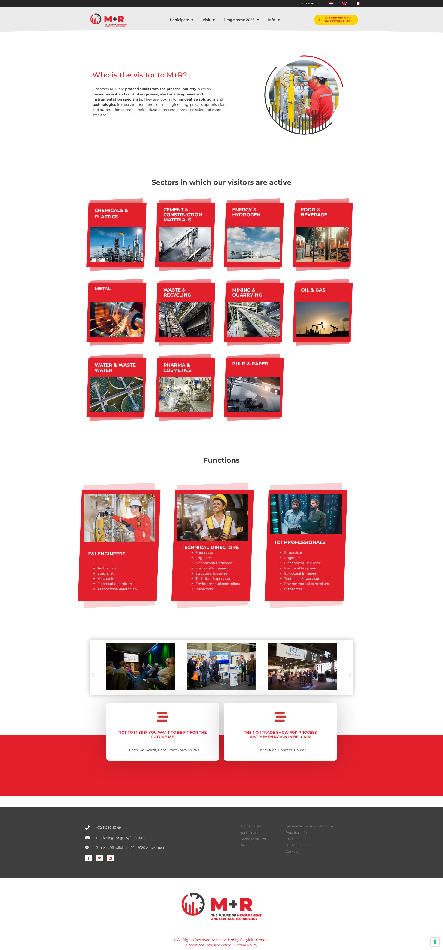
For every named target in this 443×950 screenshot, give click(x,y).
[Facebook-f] (88, 858)
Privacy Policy (219, 945)
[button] (336, 20)
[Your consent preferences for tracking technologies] (435, 942)
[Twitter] (99, 858)
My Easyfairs (310, 3)
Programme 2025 (239, 20)
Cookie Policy (245, 945)
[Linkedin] (110, 858)
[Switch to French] (358, 3)
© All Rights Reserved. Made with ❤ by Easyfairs (214, 940)
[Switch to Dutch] (331, 3)
